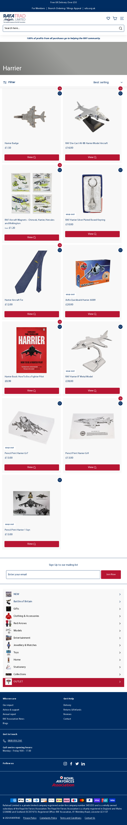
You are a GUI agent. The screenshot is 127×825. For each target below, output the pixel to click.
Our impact (8, 705)
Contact (67, 719)
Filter (11, 82)
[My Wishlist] (108, 18)
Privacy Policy (29, 818)
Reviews (67, 714)
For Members (38, 8)
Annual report (9, 714)
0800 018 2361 (73, 2)
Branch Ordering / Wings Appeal (64, 8)
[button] (60, 93)
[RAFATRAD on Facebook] (71, 763)
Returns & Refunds (72, 710)
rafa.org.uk (90, 8)
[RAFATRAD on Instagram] (65, 763)
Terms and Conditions (70, 818)
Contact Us (90, 818)
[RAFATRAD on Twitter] (77, 763)
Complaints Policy (48, 818)
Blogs (5, 723)
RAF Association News (13, 719)
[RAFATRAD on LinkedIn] (83, 763)
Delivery (67, 705)
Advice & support (11, 710)
